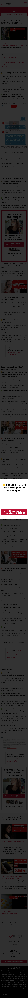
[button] (26, 481)
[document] (14, 499)
